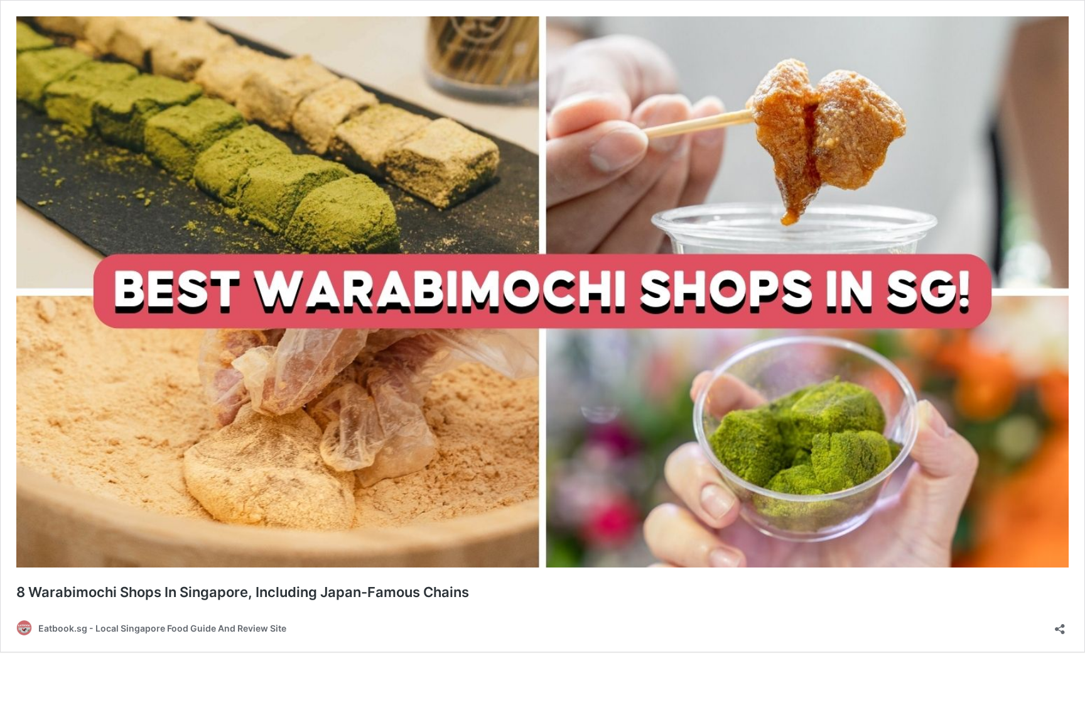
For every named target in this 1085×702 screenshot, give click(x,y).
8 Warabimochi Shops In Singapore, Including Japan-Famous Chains (242, 592)
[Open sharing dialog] (1060, 625)
